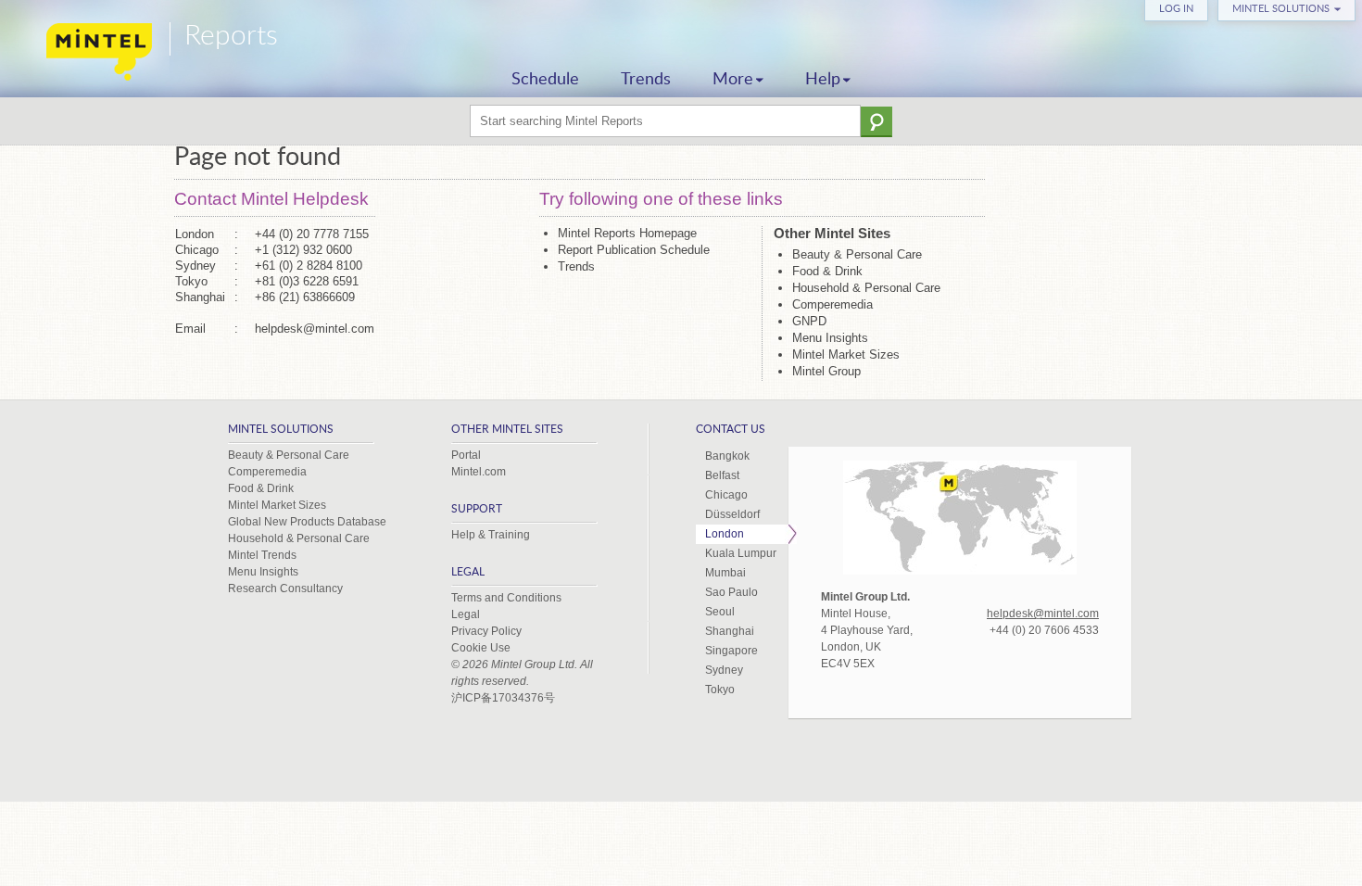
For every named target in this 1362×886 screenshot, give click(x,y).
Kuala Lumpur (740, 553)
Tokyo (720, 689)
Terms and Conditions (506, 597)
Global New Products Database (307, 521)
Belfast (722, 475)
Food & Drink (827, 271)
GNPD (809, 321)
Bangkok (727, 455)
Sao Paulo (731, 592)
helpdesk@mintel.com (314, 328)
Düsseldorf (732, 514)
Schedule (545, 79)
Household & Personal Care (866, 288)
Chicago (726, 494)
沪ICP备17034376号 (503, 697)
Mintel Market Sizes (846, 354)
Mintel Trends (262, 555)
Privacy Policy (486, 631)
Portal (466, 455)
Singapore (731, 650)
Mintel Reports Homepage (627, 233)
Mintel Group (826, 371)
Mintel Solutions (1281, 9)
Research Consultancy (285, 588)
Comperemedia (832, 304)
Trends (646, 79)
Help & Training (490, 534)
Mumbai (725, 572)
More (733, 79)
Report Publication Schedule (634, 250)
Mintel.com (478, 471)
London (724, 533)
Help (822, 79)
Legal (465, 614)
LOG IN (1176, 9)
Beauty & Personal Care (857, 254)
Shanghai (729, 631)
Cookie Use (481, 647)
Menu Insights (830, 338)
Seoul (720, 611)
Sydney (724, 670)
